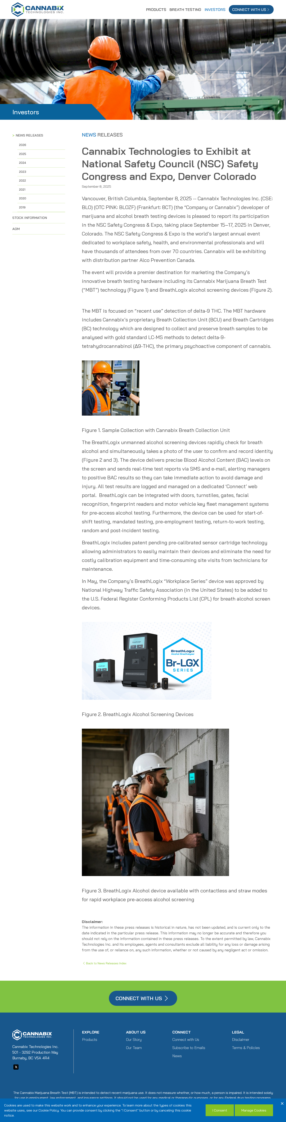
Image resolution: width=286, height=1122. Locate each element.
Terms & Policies (246, 1047)
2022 (22, 180)
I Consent (219, 1110)
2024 (22, 163)
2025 (22, 154)
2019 (22, 207)
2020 (22, 198)
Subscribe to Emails (188, 1047)
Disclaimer (240, 1039)
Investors (215, 9)
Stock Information (29, 218)
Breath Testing (185, 9)
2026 (22, 145)
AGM (16, 229)
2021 (22, 189)
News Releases (29, 135)
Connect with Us (185, 1039)
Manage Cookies (253, 1110)
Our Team (134, 1047)
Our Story (134, 1039)
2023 (22, 172)
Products (156, 9)
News (177, 1055)
